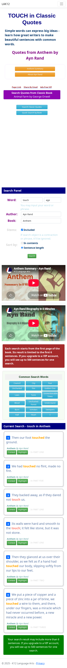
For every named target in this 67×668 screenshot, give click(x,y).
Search (32, 256)
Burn (17, 409)
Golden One (50, 388)
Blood (17, 403)
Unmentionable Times (50, 395)
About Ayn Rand (35, 74)
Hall (17, 414)
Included (29, 230)
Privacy (40, 663)
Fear (50, 383)
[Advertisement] (33, 153)
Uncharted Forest (33, 403)
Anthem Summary (35, 68)
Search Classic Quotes (32, 107)
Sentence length (33, 247)
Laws (17, 395)
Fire (33, 388)
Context (11, 452)
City (33, 383)
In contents (30, 243)
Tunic (33, 395)
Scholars (33, 409)
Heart (33, 414)
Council (17, 383)
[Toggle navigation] (61, 4)
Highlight (22, 452)
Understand (50, 403)
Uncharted (17, 388)
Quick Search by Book (32, 112)
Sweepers (50, 409)
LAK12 (6, 4)
